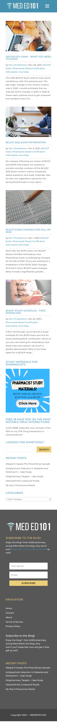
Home (9, 608)
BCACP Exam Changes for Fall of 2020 (28, 230)
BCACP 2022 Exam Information (26, 142)
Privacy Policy (13, 626)
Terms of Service (14, 622)
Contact (10, 613)
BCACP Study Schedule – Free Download (26, 311)
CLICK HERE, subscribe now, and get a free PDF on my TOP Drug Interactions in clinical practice (28, 431)
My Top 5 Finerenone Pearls (20, 485)
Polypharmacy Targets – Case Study (24, 476)
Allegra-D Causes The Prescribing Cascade (28, 464)
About (9, 617)
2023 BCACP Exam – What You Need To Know (28, 57)
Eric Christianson (18, 65)
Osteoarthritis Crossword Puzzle (22, 481)
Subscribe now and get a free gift (29, 549)
